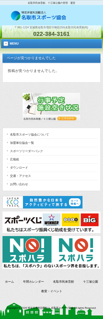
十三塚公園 (90, 281)
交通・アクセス (20, 176)
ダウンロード (19, 167)
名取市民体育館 (63, 281)
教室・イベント (51, 291)
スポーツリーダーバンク (26, 151)
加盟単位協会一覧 (22, 143)
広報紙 (14, 159)
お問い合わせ (19, 184)
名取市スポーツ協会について (29, 134)
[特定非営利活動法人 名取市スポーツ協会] (38, 19)
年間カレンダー (33, 281)
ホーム (9, 281)
